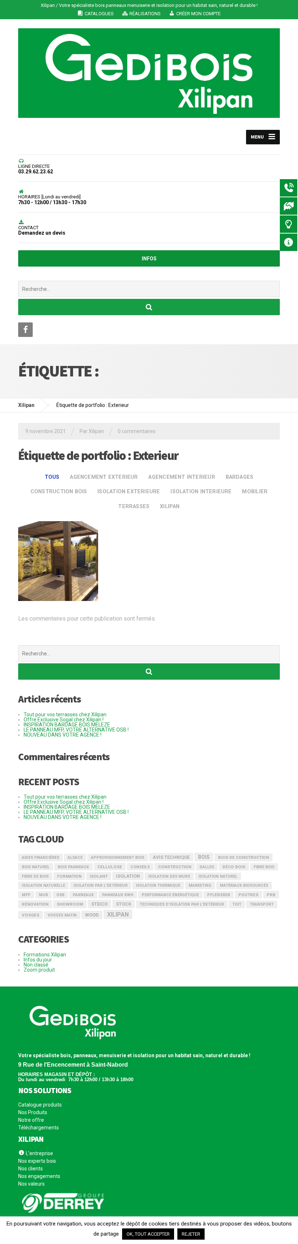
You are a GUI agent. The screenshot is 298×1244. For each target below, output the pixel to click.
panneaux (83, 895)
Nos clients (30, 1168)
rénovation (35, 904)
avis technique (171, 857)
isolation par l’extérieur (100, 885)
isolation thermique (158, 885)
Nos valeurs (31, 1184)
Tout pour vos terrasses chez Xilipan (65, 714)
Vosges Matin (62, 915)
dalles (207, 867)
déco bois (233, 866)
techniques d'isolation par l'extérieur (182, 904)
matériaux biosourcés (244, 885)
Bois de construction (243, 857)
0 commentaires (137, 431)
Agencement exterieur (104, 477)
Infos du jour (38, 960)
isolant (99, 876)
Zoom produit (39, 970)
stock (123, 904)
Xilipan (170, 506)
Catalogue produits (40, 1105)
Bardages (240, 477)
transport (262, 904)
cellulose (109, 866)
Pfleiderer (218, 895)
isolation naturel (217, 876)
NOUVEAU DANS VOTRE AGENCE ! (62, 735)
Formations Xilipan (45, 954)
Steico (99, 904)
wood (92, 915)
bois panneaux (73, 867)
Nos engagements (39, 1176)
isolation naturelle (43, 885)
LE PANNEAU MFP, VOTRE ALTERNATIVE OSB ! (76, 730)
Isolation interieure (200, 492)
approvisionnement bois (117, 857)
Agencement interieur (181, 477)
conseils (140, 867)
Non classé (36, 965)
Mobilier (254, 492)
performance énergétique (170, 895)
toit (236, 904)
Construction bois (59, 492)
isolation (128, 876)
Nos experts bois (37, 1161)
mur (43, 895)
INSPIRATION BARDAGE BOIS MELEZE (67, 725)
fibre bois (264, 867)
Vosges (30, 915)
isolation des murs (169, 876)
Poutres (248, 894)
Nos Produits (32, 1112)
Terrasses (133, 506)
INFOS (149, 258)
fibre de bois (35, 876)
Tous (52, 477)
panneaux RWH (117, 895)
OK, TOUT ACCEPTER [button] (148, 1234)
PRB (271, 894)
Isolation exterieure (128, 492)
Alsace (75, 857)
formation (69, 876)
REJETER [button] (191, 1234)
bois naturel (35, 867)
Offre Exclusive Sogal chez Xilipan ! (64, 719)
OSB (60, 895)
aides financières (40, 857)
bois (204, 857)
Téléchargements (38, 1127)
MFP (26, 895)
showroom (70, 904)
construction (174, 866)
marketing (200, 885)
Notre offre (31, 1120)
